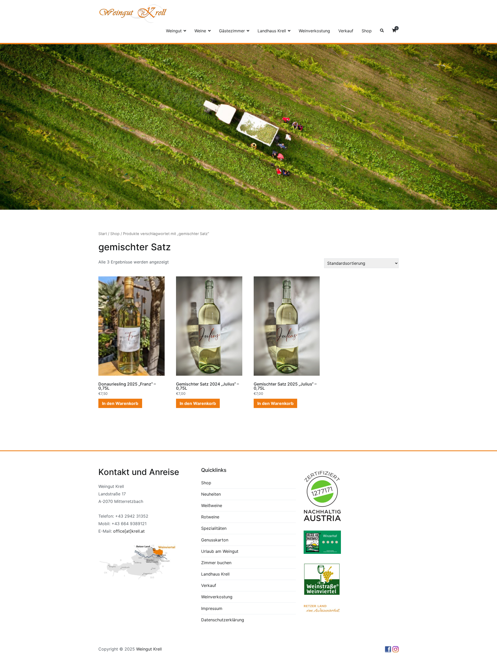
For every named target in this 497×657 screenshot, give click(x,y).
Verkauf (345, 30)
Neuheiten (211, 494)
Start (102, 233)
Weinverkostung (314, 30)
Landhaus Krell (272, 30)
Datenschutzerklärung (222, 619)
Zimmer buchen (216, 562)
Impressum (211, 608)
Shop (367, 30)
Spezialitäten (213, 528)
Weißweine (211, 505)
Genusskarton (214, 539)
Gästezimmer (232, 30)
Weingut (174, 30)
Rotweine (210, 516)
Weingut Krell (149, 649)
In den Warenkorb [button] (120, 403)
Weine (200, 30)
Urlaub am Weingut (219, 551)
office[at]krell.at (129, 531)
